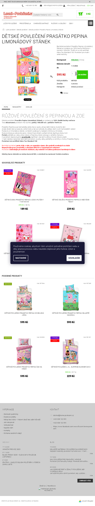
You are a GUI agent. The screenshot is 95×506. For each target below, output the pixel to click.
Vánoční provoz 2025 (11, 449)
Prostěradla (25, 23)
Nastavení (20, 258)
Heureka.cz (51, 486)
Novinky (5, 442)
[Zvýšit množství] (76, 72)
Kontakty (7, 430)
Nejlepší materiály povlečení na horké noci (68, 449)
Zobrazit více (85, 481)
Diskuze (29, 107)
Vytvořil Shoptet (87, 501)
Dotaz (65, 93)
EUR (92, 5)
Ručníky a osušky (58, 23)
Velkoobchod (8, 425)
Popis (6, 107)
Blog (52, 442)
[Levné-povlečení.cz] (18, 15)
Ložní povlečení (10, 23)
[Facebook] (3, 6)
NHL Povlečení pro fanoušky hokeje (65, 459)
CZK (88, 5)
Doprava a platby (10, 417)
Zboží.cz (42, 486)
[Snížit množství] (76, 75)
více (91, 453)
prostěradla (26, 137)
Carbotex (74, 84)
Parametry (16, 107)
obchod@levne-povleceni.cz (63, 415)
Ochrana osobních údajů (13, 433)
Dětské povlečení (77, 87)
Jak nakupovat (9, 422)
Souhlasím (74, 258)
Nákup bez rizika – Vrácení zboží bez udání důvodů (22, 420)
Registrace (81, 5)
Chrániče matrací (41, 23)
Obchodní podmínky (11, 414)
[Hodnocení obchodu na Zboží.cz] (48, 490)
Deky (71, 23)
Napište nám (8, 428)
